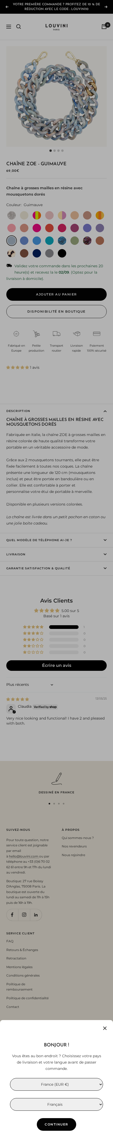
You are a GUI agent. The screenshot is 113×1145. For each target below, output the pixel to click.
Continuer (56, 1124)
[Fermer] (105, 1028)
